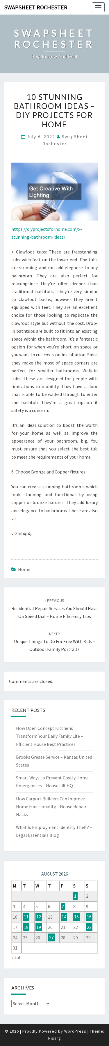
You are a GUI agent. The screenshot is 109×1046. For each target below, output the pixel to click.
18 (26, 927)
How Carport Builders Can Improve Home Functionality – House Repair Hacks (51, 806)
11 (26, 917)
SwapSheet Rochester (35, 7)
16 (89, 917)
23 (89, 927)
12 (38, 917)
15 (76, 917)
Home (24, 569)
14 (64, 917)
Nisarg (54, 1038)
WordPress (75, 1031)
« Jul (15, 957)
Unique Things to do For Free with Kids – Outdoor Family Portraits (54, 641)
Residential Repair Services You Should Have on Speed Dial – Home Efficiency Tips (54, 608)
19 (38, 927)
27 (51, 938)
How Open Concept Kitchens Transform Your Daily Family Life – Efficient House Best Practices (49, 736)
